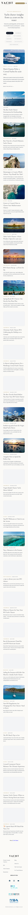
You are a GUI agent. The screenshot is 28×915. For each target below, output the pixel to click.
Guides (9, 35)
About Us (17, 863)
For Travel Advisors (19, 870)
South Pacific (18, 41)
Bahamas (9, 38)
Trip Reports (17, 38)
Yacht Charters (6, 868)
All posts (9, 33)
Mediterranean (14, 44)
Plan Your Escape (20, 3)
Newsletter (5, 872)
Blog (15, 860)
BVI (4, 865)
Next (17, 840)
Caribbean (18, 33)
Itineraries (9, 41)
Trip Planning (17, 35)
